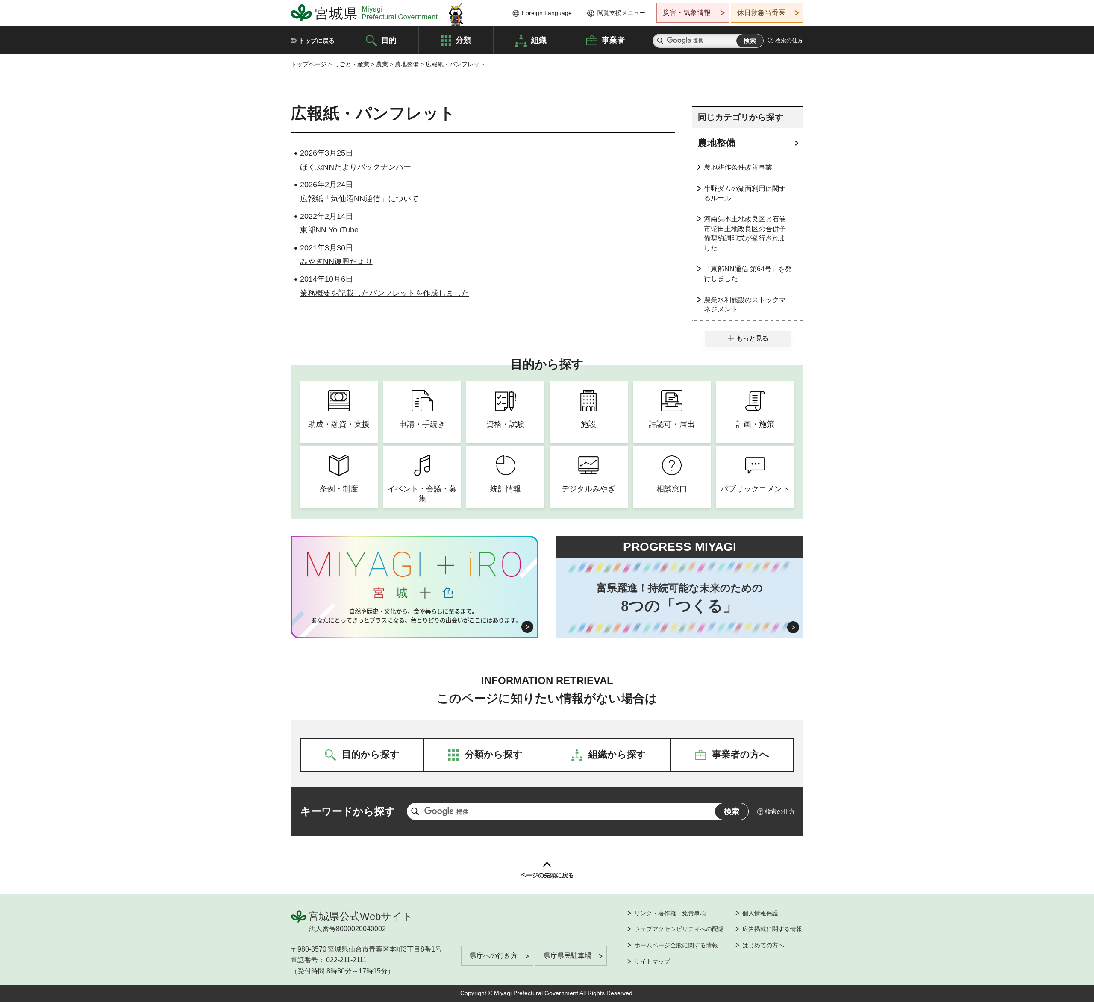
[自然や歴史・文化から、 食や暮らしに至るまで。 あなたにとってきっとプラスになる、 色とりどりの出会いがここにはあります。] (415, 615)
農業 (382, 64)
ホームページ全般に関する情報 (676, 945)
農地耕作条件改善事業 (738, 167)
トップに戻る (317, 40)
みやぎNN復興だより (336, 261)
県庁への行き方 (494, 955)
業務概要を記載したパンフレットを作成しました (384, 293)
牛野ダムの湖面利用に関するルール (745, 193)
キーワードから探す (347, 811)
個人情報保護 (760, 913)
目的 (389, 39)
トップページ (308, 64)
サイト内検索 (660, 41)
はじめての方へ (763, 945)
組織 (539, 39)
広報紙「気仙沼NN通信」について (359, 198)
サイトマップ (652, 961)
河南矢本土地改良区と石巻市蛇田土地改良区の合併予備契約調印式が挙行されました (745, 233)
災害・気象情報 (687, 12)
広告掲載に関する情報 (772, 929)
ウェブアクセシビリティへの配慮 (679, 929)
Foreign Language (547, 12)
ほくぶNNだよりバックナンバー (355, 167)
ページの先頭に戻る (547, 875)
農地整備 (408, 64)
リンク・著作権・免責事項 (670, 913)
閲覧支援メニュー (621, 12)
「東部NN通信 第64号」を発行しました (748, 273)
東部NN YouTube (329, 230)
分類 (463, 39)
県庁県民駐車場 (567, 955)
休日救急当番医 (761, 12)
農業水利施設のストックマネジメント (745, 304)
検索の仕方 (789, 40)
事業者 (613, 39)
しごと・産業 (351, 64)
